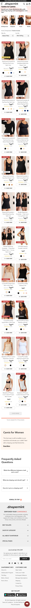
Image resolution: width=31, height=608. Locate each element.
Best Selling (20, 35)
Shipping (18, 580)
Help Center (19, 570)
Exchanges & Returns (21, 575)
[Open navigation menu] (2, 3)
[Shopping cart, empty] (29, 4)
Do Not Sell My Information (21, 602)
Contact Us (18, 583)
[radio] (3, 73)
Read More (6, 446)
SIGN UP (24, 558)
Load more (15, 413)
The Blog (3, 575)
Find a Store (4, 580)
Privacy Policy (19, 586)
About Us (3, 570)
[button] (24, 4)
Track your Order (20, 572)
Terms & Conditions (7, 602)
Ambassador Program (7, 572)
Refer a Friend (5, 578)
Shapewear (8, 30)
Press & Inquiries (15, 604)
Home (2, 30)
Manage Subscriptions (21, 578)
